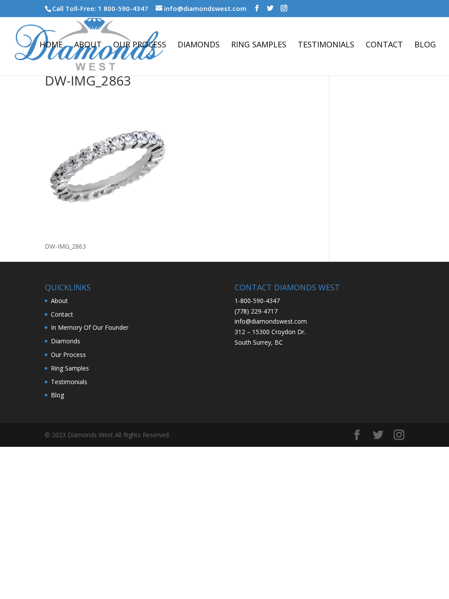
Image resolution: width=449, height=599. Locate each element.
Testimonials (326, 45)
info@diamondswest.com (271, 321)
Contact (384, 45)
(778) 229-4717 (256, 311)
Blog (425, 45)
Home (51, 45)
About (88, 45)
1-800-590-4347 (257, 300)
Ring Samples (258, 45)
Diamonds (199, 45)
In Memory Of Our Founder (89, 327)
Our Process (139, 45)
